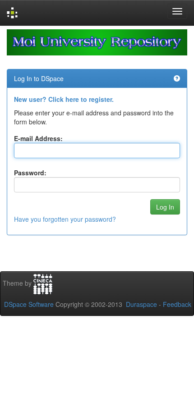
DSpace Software (29, 304)
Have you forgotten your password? (65, 219)
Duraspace (141, 304)
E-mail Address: (38, 138)
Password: (30, 172)
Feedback (177, 304)
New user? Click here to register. (64, 99)
